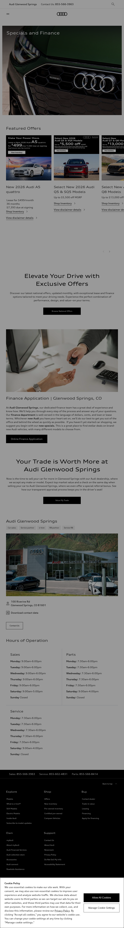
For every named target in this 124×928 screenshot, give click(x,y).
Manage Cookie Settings (101, 908)
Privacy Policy (62, 910)
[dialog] (62, 903)
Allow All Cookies (101, 897)
